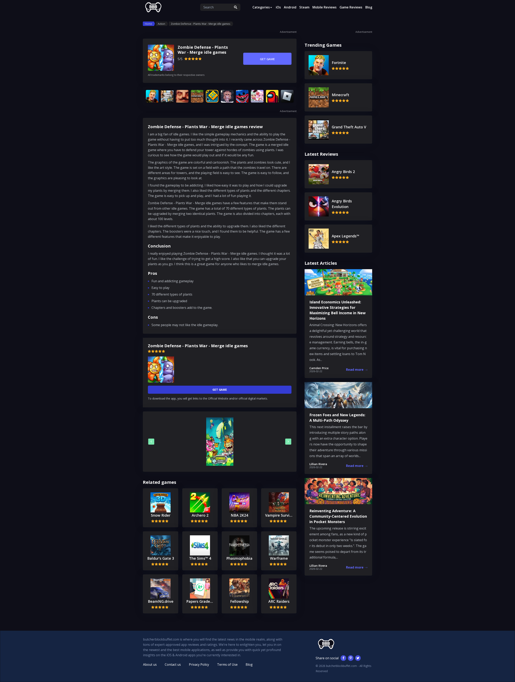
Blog (368, 7)
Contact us (173, 664)
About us (150, 664)
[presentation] (151, 442)
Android (290, 7)
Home (148, 24)
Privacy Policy (199, 664)
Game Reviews (351, 7)
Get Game (267, 59)
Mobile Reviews (324, 7)
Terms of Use (227, 664)
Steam (304, 7)
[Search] (235, 7)
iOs (278, 7)
